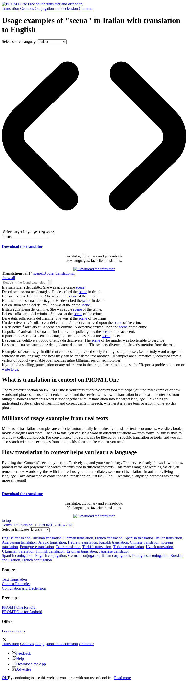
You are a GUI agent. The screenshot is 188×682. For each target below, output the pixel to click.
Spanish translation (139, 538)
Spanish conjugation (17, 555)
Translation (10, 8)
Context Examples (16, 584)
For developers (13, 631)
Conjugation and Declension (24, 588)
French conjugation (37, 560)
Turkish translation (96, 547)
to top (6, 520)
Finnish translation (50, 551)
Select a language (15, 529)
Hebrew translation (82, 542)
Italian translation (169, 538)
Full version (23, 525)
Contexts (27, 8)
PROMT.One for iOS (18, 607)
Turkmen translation (128, 547)
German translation (78, 538)
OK (5, 678)
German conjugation (84, 555)
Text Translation (14, 579)
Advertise (23, 669)
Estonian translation (82, 551)
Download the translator (22, 246)
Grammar (86, 8)
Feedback (23, 653)
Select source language (19, 41)
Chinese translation (144, 542)
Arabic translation (52, 542)
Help (20, 658)
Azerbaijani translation (19, 542)
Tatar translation (68, 547)
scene (80, 287)
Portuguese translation (37, 547)
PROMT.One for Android (22, 612)
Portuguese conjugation (150, 555)
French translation (109, 538)
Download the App (31, 664)
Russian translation (47, 538)
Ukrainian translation (18, 551)
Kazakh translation (113, 542)
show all (8, 278)
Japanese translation (114, 551)
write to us (10, 369)
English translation (16, 538)
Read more (122, 678)
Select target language (20, 232)
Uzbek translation (159, 547)
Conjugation (56, 8)
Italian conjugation (116, 555)
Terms (7, 525)
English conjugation (50, 555)
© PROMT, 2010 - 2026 (54, 525)
